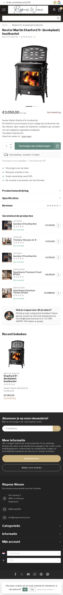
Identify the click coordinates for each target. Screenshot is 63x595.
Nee (32, 589)
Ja (25, 589)
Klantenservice (31, 458)
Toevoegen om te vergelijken (14, 160)
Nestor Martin (10, 37)
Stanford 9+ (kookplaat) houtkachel (27, 25)
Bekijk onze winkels (31, 467)
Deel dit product (36, 160)
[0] (59, 9)
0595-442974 (14, 509)
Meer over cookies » (45, 589)
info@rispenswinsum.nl (19, 517)
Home (5, 25)
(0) (34, 37)
